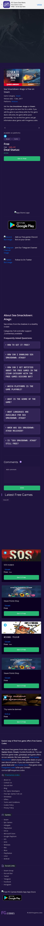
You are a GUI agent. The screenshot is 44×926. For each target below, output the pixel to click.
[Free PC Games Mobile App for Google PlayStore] (22, 225)
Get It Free (22, 159)
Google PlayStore (10, 836)
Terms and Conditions (12, 802)
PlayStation (8, 853)
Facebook (7, 882)
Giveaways (8, 797)
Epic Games (8, 822)
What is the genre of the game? (21, 400)
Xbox (5, 850)
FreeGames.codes (12, 775)
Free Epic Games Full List (13, 794)
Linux (6, 856)
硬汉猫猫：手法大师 (11, 637)
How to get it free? (18, 345)
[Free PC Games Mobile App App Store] (19, 892)
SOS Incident (9, 565)
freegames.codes (8, 767)
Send (22, 488)
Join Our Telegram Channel (26, 247)
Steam (18, 96)
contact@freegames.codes (13, 770)
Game (16, 139)
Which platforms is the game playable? (19, 388)
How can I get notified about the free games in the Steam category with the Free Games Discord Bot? (21, 372)
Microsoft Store (9, 834)
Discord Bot (8, 785)
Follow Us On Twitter (23, 260)
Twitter (6, 876)
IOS (5, 839)
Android (6, 859)
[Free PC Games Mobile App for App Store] (22, 212)
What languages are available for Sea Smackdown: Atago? (17, 415)
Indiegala (7, 825)
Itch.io (7, 714)
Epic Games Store (21, 765)
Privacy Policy (9, 808)
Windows (15, 101)
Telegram (7, 879)
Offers (6, 799)
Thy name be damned (12, 709)
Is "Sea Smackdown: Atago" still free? (21, 442)
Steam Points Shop (11, 601)
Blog (5, 788)
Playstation (8, 828)
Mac (5, 848)
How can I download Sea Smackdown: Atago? (19, 356)
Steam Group (8, 871)
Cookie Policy (9, 805)
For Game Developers (12, 791)
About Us (7, 780)
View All (5, 500)
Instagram (7, 885)
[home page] (8, 912)
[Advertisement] (22, 42)
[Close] (1, 4)
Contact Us (8, 783)
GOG (5, 842)
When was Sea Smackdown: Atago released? (20, 429)
